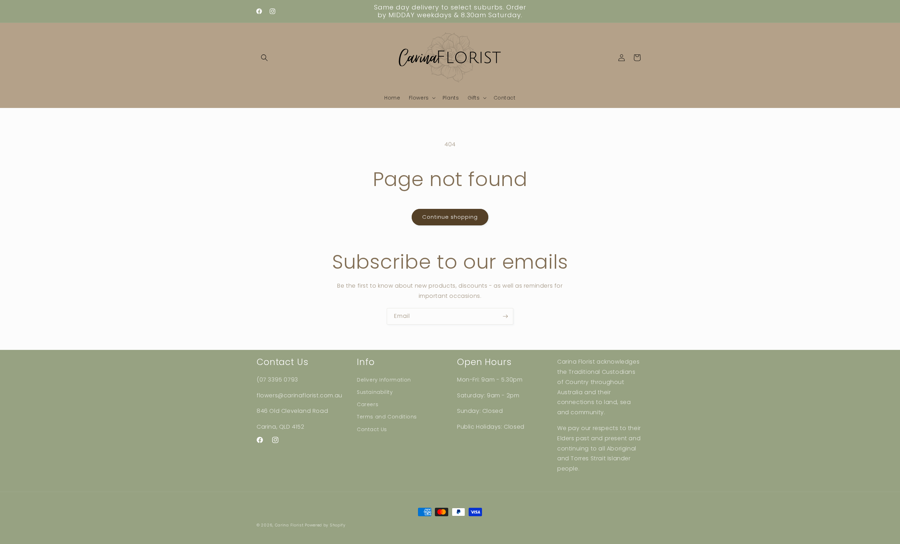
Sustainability (375, 392)
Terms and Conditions (387, 416)
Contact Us (372, 429)
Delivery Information (384, 379)
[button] (264, 57)
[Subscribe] (505, 316)
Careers (367, 404)
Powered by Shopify (325, 525)
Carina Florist (289, 525)
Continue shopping (450, 216)
